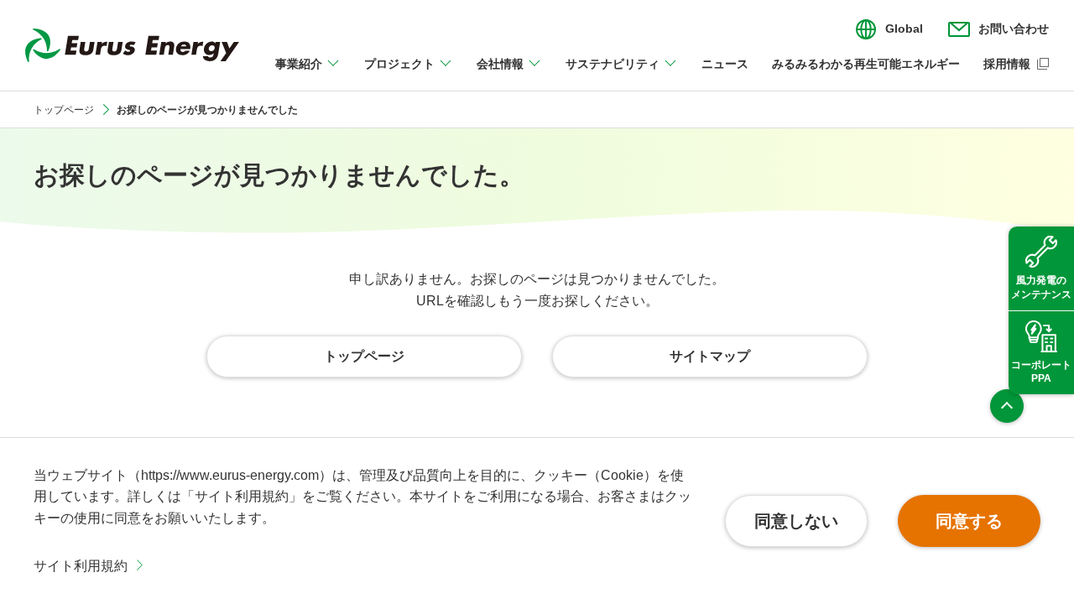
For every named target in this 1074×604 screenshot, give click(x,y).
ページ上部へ (1007, 406)
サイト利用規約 (81, 566)
